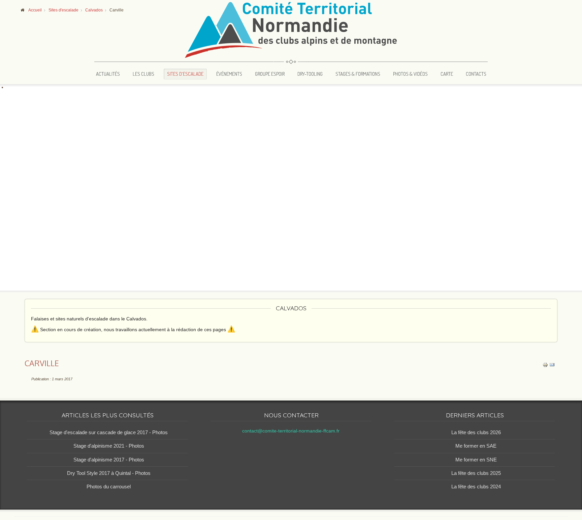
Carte (447, 74)
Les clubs (143, 74)
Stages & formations (357, 74)
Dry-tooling (310, 74)
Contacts (476, 74)
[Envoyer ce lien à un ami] (552, 364)
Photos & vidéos (410, 74)
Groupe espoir (270, 74)
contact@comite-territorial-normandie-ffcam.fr (291, 431)
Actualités (108, 74)
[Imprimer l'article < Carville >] (545, 364)
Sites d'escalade (185, 74)
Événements (229, 74)
